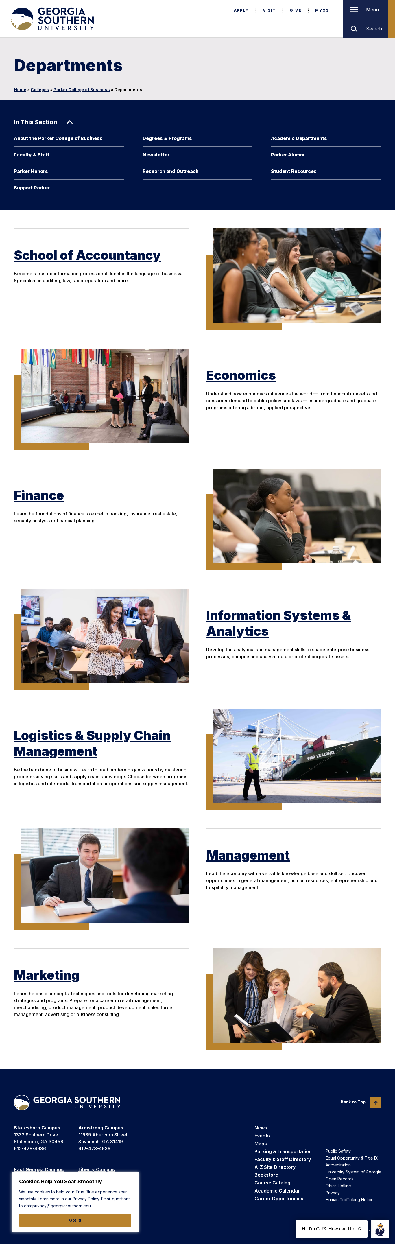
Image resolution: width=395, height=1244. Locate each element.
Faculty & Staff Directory (282, 1159)
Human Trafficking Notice (350, 1199)
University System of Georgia (353, 1171)
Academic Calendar (277, 1191)
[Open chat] (380, 1229)
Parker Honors (31, 171)
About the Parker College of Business (58, 138)
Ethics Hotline (338, 1185)
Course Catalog (272, 1183)
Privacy (333, 1192)
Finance (39, 495)
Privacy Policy (86, 1198)
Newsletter (156, 155)
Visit (269, 10)
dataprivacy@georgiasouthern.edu (57, 1205)
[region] (75, 1202)
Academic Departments (299, 138)
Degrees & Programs (167, 138)
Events (262, 1135)
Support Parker (32, 188)
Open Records (340, 1178)
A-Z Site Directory (275, 1167)
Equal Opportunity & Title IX (352, 1157)
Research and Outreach (171, 171)
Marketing (47, 975)
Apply (241, 10)
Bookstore (266, 1175)
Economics (241, 375)
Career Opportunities (278, 1198)
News (260, 1128)
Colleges (40, 89)
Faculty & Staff (31, 155)
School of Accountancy (87, 255)
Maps (260, 1144)
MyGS (322, 10)
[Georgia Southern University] (52, 19)
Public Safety (338, 1151)
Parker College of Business (81, 89)
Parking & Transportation (283, 1151)
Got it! (75, 1220)
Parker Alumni (287, 155)
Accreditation (338, 1164)
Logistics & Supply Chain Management (92, 743)
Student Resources (294, 171)
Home (20, 89)
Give (295, 10)
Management (248, 855)
